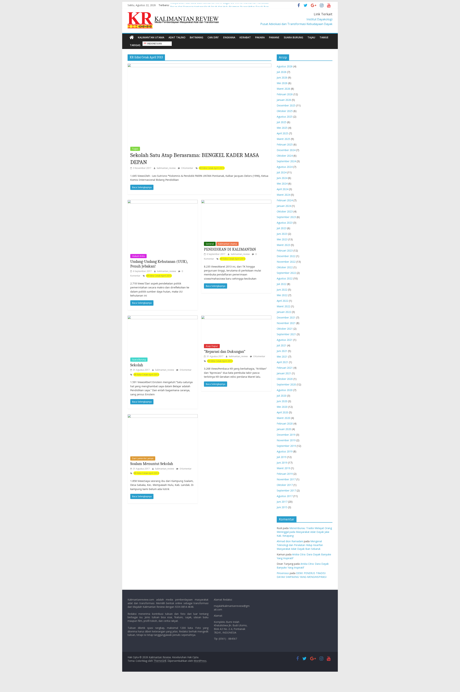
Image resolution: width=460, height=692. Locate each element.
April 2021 (282, 362)
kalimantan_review (166, 168)
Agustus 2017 (285, 496)
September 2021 (286, 334)
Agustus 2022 (285, 278)
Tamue (323, 37)
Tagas (135, 148)
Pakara (260, 37)
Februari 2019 (285, 473)
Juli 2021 (281, 345)
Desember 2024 (286, 150)
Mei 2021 (282, 356)
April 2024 (282, 189)
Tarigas (135, 45)
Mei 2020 (282, 406)
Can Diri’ (213, 37)
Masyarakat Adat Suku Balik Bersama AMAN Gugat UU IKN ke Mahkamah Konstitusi (219, 5)
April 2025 (282, 133)
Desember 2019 (286, 434)
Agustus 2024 (285, 166)
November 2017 (286, 479)
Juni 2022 (282, 289)
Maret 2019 (283, 468)
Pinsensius (283, 573)
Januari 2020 (284, 429)
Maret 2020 (283, 418)
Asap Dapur (212, 346)
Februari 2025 (285, 144)
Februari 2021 (285, 367)
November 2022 (286, 261)
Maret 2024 (283, 194)
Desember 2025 (286, 105)
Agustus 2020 (285, 390)
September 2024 (286, 161)
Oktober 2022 (285, 267)
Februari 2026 (285, 94)
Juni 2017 (282, 501)
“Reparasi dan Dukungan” (224, 351)
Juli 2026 (281, 72)
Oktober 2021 (285, 328)
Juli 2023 (281, 228)
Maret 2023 (283, 245)
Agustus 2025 (285, 116)
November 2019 (286, 440)
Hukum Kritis (138, 256)
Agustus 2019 (285, 451)
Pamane (274, 37)
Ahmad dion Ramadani (290, 541)
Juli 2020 (281, 395)
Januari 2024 (284, 206)
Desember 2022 (286, 256)
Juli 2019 (281, 457)
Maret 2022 (283, 306)
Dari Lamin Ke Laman (142, 458)
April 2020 (282, 412)
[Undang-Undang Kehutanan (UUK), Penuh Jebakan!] (163, 202)
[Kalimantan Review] (132, 37)
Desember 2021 (286, 317)
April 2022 (282, 300)
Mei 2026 (282, 83)
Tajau (311, 37)
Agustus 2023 (285, 222)
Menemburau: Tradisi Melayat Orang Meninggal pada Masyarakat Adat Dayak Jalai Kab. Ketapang (304, 531)
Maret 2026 (283, 88)
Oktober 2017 (285, 485)
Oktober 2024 (285, 155)
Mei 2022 (282, 295)
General (210, 243)
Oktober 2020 (285, 379)
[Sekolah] (163, 318)
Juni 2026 (282, 77)
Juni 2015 (282, 507)
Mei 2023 (282, 239)
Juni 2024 (282, 178)
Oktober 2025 (285, 111)
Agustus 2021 (285, 339)
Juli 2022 (281, 284)
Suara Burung (293, 37)
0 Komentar (187, 168)
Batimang (196, 37)
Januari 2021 (284, 373)
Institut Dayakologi (319, 19)
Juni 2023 (282, 233)
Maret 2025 (283, 139)
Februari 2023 (285, 250)
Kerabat (245, 37)
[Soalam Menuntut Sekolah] (163, 416)
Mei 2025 (282, 127)
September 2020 (286, 384)
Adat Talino (177, 37)
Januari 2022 (284, 312)
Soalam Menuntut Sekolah (151, 463)
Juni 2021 (282, 351)
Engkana (229, 37)
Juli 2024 (281, 172)
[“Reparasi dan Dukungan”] (236, 318)
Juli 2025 (281, 122)
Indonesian (154, 43)
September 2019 (286, 446)
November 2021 (286, 323)
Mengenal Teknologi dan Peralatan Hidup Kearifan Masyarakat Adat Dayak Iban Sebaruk (300, 545)
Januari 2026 (284, 100)
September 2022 (286, 273)
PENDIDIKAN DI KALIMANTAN (230, 249)
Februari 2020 (285, 423)
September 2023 (286, 217)
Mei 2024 (282, 183)
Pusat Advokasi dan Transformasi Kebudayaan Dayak (296, 24)
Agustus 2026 (285, 66)
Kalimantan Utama (151, 37)
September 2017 (286, 490)
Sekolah (136, 365)
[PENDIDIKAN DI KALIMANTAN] (236, 202)
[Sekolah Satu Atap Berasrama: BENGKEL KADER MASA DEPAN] (199, 66)
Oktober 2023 (285, 211)
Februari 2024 (285, 200)
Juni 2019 (282, 462)
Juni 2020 (282, 401)
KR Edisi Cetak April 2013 (211, 168)
